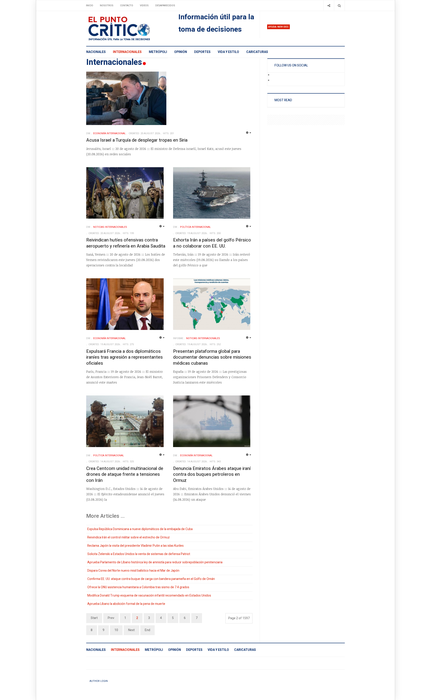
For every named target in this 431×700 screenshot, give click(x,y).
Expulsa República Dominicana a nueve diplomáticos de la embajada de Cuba (140, 529)
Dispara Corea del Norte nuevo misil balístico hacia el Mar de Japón (133, 570)
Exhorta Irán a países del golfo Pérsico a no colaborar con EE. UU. (212, 243)
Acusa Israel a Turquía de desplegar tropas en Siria (136, 140)
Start (94, 618)
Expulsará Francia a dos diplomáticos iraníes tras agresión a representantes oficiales (124, 357)
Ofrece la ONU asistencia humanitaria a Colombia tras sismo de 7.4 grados (138, 587)
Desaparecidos (165, 5)
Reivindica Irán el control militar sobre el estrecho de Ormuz (128, 537)
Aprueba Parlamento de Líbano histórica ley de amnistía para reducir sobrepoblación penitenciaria (154, 562)
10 (116, 630)
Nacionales (96, 52)
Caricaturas (257, 52)
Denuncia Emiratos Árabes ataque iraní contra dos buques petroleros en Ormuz (212, 474)
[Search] (339, 5)
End (147, 630)
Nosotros (106, 5)
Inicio (89, 5)
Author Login (99, 681)
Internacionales (127, 52)
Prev (111, 618)
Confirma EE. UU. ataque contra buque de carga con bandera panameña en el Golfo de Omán (151, 579)
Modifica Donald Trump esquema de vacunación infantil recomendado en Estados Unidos (149, 595)
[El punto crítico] (127, 28)
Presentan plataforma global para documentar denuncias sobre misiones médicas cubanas (212, 357)
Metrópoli (158, 52)
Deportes (202, 52)
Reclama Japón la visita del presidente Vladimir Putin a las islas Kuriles (135, 545)
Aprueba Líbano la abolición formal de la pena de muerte (126, 603)
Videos (144, 5)
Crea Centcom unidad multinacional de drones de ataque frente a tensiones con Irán (124, 474)
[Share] (328, 5)
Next (131, 630)
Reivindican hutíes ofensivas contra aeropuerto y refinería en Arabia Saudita (125, 243)
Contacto (126, 5)
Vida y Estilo (228, 52)
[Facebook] (275, 75)
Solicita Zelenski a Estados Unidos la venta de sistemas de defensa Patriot (138, 554)
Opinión (180, 52)
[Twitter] (275, 80)
